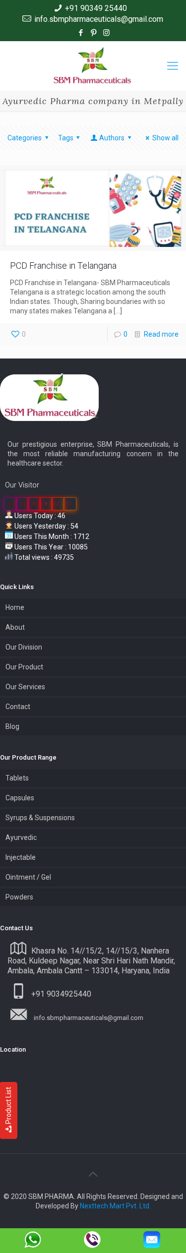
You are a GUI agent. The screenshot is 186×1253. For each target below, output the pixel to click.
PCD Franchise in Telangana (63, 265)
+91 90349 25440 (96, 8)
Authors (111, 138)
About (15, 627)
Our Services (25, 687)
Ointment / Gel (28, 877)
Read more (161, 334)
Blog (12, 726)
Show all (165, 138)
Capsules (19, 798)
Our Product (24, 667)
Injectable (20, 857)
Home (14, 607)
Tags (65, 138)
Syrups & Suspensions (40, 818)
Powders (19, 897)
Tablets (17, 778)
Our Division (23, 647)
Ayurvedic (21, 837)
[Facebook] (80, 32)
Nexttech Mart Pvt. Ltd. (115, 1206)
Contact (17, 707)
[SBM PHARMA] (93, 66)
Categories (24, 138)
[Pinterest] (93, 32)
